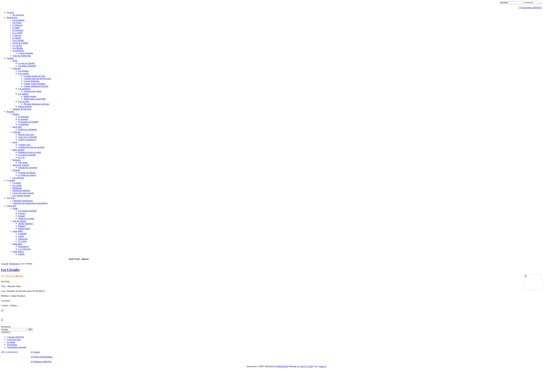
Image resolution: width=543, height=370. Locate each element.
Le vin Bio (17, 45)
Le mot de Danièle (26, 63)
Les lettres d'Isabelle (27, 66)
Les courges (23, 73)
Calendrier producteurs (22, 200)
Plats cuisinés (18, 150)
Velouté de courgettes (27, 167)
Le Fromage (17, 30)
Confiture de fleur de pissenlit (31, 147)
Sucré (15, 142)
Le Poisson (17, 25)
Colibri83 (22, 233)
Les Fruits (16, 22)
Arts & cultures (19, 221)
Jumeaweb (23, 239)
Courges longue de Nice (34, 76)
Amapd (21, 216)
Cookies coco (24, 144)
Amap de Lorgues (26, 218)
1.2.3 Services (24, 249)
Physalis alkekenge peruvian (36, 104)
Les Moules (17, 48)
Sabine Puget (24, 228)
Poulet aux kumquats (27, 129)
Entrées (15, 114)
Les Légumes (18, 20)
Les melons (23, 94)
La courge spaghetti (27, 155)
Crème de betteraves (27, 139)
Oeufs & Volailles (20, 43)
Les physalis (23, 101)
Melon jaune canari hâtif (34, 99)
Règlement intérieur (21, 190)
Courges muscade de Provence (37, 78)
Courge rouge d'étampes (34, 83)
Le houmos (23, 119)
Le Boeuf (16, 38)
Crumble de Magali (26, 172)
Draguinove (23, 246)
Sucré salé (16, 127)
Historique (17, 188)
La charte (16, 183)
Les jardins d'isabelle (27, 211)
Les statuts (17, 185)
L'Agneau (16, 35)
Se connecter (18, 15)
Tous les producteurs (21, 55)
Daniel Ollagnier (25, 223)
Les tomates (23, 71)
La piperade (23, 116)
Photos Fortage (25, 106)
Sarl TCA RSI (306, 366)
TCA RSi (22, 241)
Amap (15, 208)
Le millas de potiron (27, 175)
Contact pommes (25, 53)
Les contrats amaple (21, 195)
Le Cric (21, 157)
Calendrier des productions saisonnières (30, 203)
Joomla (21, 254)
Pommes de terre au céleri (29, 152)
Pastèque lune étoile (32, 91)
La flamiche (23, 124)
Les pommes (18, 50)
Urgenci (21, 213)
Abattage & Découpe (21, 109)
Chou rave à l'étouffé (27, 137)
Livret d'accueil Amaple (23, 193)
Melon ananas (30, 96)
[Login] (541, 3)
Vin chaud (22, 162)
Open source (18, 251)
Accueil (4, 263)
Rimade (21, 226)
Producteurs (14, 263)
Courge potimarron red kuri (36, 86)
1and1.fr (322, 366)
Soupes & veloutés (20, 165)
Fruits (15, 60)
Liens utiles (17, 231)
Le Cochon (17, 33)
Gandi (21, 236)
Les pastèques (24, 88)
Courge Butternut (31, 81)
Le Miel (16, 27)
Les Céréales (18, 40)
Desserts (16, 170)
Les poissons (18, 178)
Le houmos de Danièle (28, 122)
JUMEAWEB (281, 366)
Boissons (16, 160)
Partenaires (17, 244)
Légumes (16, 68)
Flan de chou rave (26, 134)
